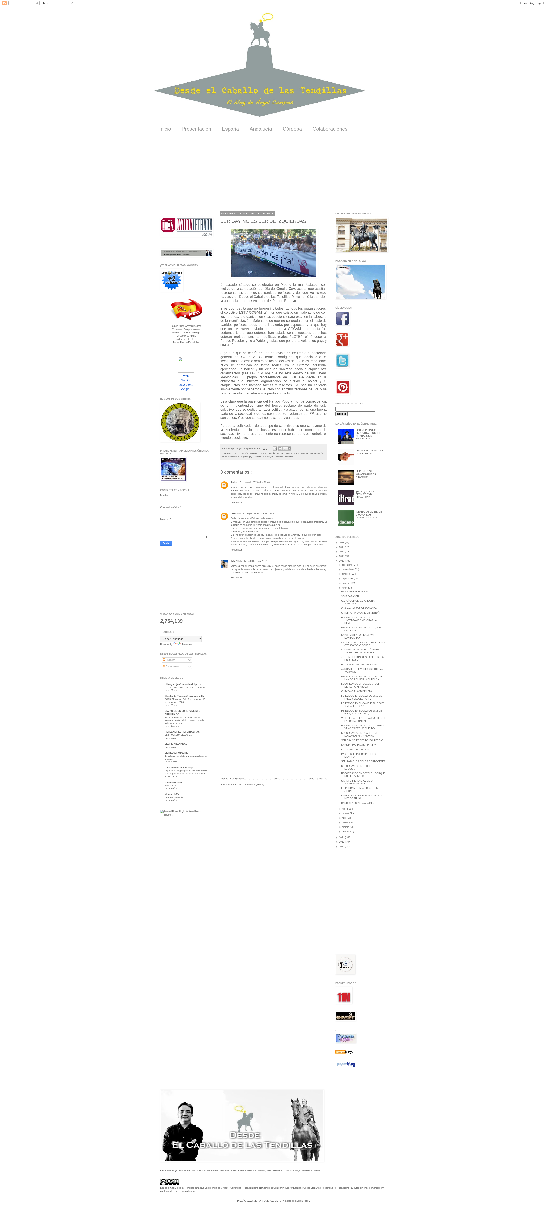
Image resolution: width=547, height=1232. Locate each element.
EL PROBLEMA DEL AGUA (178, 735)
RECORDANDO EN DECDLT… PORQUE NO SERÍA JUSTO (363, 774)
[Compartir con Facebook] (289, 448)
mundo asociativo (231, 457)
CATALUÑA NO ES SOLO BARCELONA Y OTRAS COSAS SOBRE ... (363, 643)
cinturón (245, 453)
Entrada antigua (317, 778)
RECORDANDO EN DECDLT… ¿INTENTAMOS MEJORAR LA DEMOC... (358, 620)
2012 (342, 846)
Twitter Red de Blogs (186, 339)
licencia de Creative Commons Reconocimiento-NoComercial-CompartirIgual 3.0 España (255, 1188)
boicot (236, 453)
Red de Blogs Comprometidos (186, 326)
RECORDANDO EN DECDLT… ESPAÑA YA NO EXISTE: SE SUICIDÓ (362, 727)
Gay (292, 288)
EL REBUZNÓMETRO (177, 753)
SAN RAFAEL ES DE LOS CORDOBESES (363, 761)
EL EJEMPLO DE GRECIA (355, 749)
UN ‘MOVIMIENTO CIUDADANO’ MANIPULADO (358, 636)
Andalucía (261, 129)
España (230, 129)
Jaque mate (170, 785)
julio (344, 587)
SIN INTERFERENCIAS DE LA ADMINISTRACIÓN (357, 782)
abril (344, 818)
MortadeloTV (172, 794)
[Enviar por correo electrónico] (275, 448)
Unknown (236, 513)
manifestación (317, 453)
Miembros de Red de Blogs (186, 332)
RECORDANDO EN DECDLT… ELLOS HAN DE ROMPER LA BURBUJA (361, 678)
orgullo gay (247, 457)
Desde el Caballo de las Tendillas (177, 1188)
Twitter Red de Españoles (186, 342)
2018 (342, 547)
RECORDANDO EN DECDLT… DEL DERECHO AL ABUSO (360, 685)
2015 (342, 561)
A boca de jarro (173, 782)
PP (273, 457)
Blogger (305, 1201)
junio (344, 808)
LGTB (280, 453)
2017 (342, 551)
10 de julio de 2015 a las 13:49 (258, 513)
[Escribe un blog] (280, 448)
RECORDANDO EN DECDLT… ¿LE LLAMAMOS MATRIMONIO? (360, 734)
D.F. (233, 561)
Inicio (165, 129)
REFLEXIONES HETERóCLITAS (182, 732)
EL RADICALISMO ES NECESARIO (360, 664)
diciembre (347, 565)
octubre (346, 574)
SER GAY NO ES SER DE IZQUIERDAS (362, 740)
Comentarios (172, 666)
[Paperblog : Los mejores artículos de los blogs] (346, 1067)
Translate (187, 644)
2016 (342, 556)
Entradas (170, 660)
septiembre (348, 578)
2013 (342, 842)
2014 (342, 837)
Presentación (196, 129)
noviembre (347, 569)
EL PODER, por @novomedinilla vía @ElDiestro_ (366, 474)
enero (345, 831)
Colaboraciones (330, 129)
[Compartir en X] (284, 448)
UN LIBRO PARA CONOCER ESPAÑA (361, 612)
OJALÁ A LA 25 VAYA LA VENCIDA (359, 608)
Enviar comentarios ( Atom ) (249, 784)
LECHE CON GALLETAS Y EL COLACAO (185, 687)
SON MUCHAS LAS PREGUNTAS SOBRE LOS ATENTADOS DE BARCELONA (370, 434)
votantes (289, 457)
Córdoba (292, 129)
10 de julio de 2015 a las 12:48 (254, 482)
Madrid (305, 453)
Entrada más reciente (232, 778)
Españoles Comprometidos (186, 329)
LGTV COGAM (292, 453)
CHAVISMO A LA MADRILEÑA (356, 691)
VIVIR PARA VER (350, 596)
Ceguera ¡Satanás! (174, 797)
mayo (345, 813)
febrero (346, 827)
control (262, 453)
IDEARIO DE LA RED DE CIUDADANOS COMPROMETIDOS (369, 514)
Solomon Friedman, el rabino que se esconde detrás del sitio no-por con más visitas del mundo (184, 720)
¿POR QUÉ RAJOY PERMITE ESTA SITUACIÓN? (366, 494)
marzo (345, 822)
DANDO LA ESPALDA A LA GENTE (359, 803)
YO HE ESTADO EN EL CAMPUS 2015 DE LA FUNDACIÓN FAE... (363, 719)
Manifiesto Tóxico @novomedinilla (184, 696)
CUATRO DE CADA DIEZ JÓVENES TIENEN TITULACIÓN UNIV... (360, 651)
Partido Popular (262, 457)
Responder (236, 502)
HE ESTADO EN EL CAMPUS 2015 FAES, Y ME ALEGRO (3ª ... (363, 704)
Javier (234, 482)
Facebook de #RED (186, 335)
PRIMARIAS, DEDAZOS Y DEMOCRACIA (369, 452)
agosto (346, 583)
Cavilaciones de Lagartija (179, 767)
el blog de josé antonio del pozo (183, 684)
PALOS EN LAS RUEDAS (354, 591)
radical (279, 457)
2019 (342, 542)
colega (254, 453)
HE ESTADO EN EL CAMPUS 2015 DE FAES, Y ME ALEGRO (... (361, 697)
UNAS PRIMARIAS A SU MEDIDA (358, 745)
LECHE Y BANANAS (176, 744)
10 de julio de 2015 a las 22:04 (251, 561)
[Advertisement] (273, 175)
